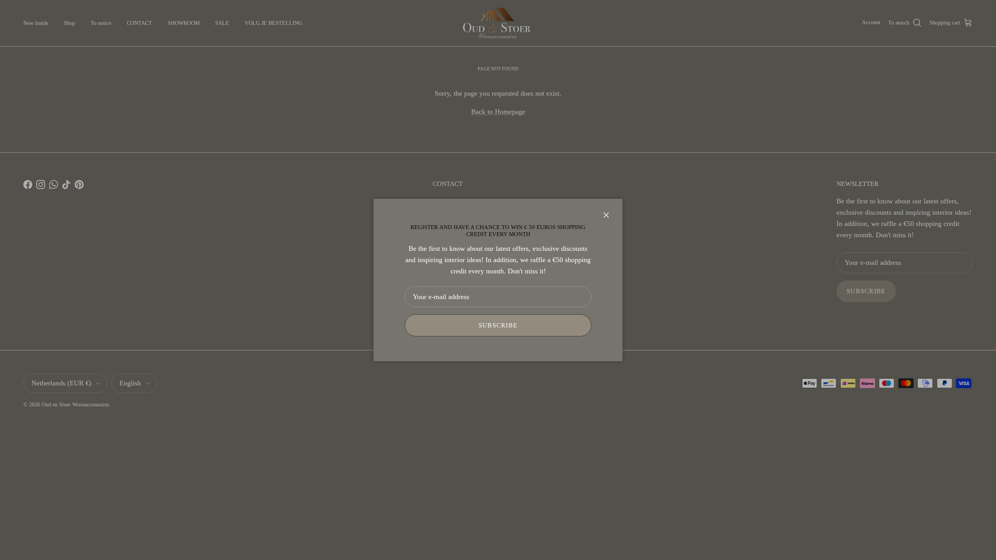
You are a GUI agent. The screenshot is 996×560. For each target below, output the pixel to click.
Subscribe (498, 325)
